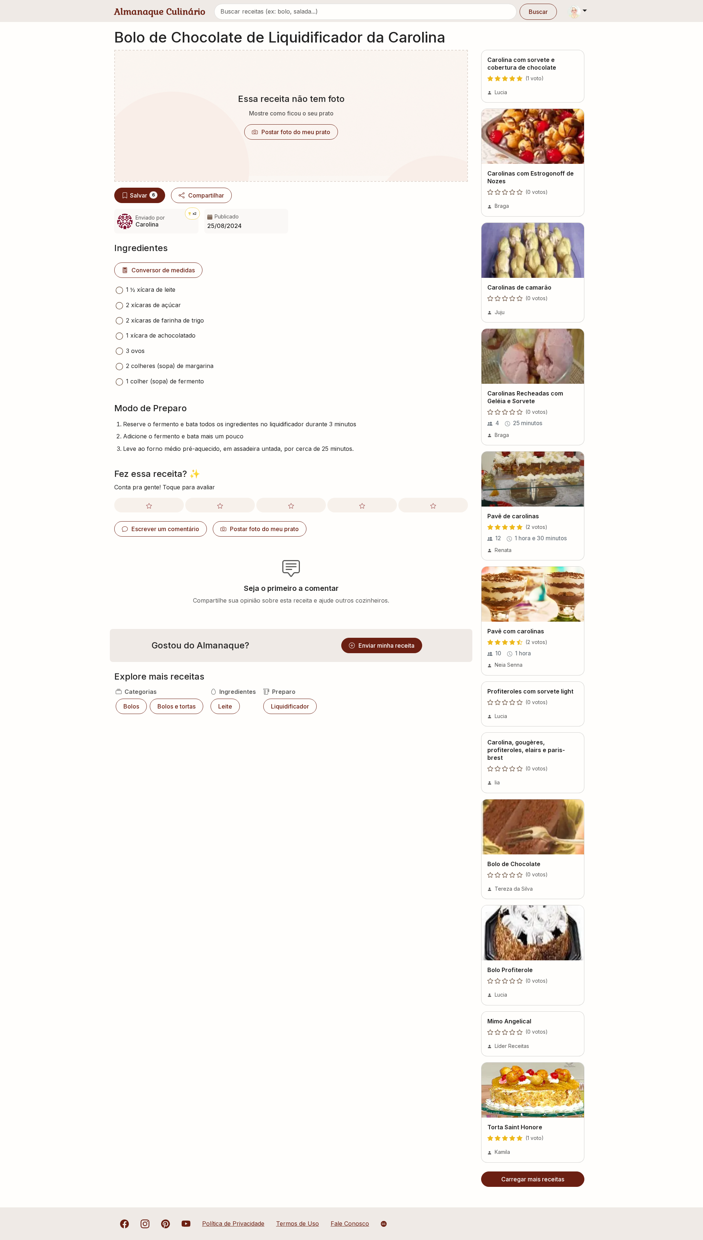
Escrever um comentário (165, 529)
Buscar (538, 11)
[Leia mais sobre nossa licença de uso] (384, 1224)
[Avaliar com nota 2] (220, 505)
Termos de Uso (297, 1223)
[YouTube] (186, 1223)
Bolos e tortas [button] (176, 706)
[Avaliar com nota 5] (433, 505)
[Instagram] (145, 1223)
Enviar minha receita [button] (386, 645)
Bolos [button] (131, 706)
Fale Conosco (350, 1223)
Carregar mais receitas (532, 1179)
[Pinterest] (165, 1223)
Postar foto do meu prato (295, 132)
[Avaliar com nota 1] (149, 505)
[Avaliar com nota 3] (291, 505)
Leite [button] (225, 706)
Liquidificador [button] (290, 706)
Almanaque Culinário (159, 11)
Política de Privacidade (233, 1223)
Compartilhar (206, 195)
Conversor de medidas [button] (163, 270)
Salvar (142, 195)
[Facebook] (124, 1223)
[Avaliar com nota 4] (362, 505)
